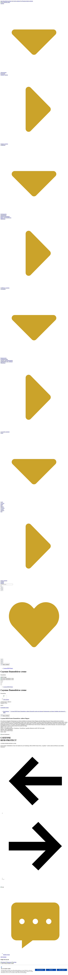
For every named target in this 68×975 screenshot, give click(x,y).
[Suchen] (1, 586)
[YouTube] (13, 962)
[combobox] (7, 584)
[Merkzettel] (34, 658)
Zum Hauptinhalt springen (6, 1)
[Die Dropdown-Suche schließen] (2, 588)
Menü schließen (6, 664)
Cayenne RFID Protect (8, 668)
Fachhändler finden (5, 707)
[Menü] (2, 660)
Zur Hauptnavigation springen (26, 1)
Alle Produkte (3, 957)
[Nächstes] (2, 681)
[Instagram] (8, 962)
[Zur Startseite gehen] (5, 2)
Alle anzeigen (6, 699)
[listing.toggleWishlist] (1, 684)
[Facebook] (3, 962)
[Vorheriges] (1, 681)
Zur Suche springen (16, 1)
